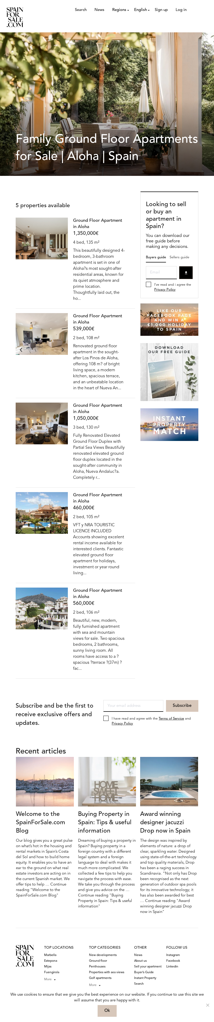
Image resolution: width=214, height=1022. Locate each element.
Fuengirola (51, 972)
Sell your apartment (148, 966)
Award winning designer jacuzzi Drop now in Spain (165, 822)
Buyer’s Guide (144, 972)
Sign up (161, 10)
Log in (181, 10)
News (99, 10)
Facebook (173, 961)
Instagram (173, 955)
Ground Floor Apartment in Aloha (97, 223)
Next (62, 254)
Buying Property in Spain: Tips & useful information (105, 822)
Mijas (47, 966)
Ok (107, 1011)
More (48, 979)
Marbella (50, 955)
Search (81, 10)
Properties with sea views (106, 972)
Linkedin (172, 966)
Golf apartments (100, 978)
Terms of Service (171, 718)
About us (140, 961)
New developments (103, 955)
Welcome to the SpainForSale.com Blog (40, 822)
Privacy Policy (165, 289)
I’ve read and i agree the (172, 287)
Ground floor (98, 961)
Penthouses (97, 966)
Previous (21, 254)
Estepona (50, 961)
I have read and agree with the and (151, 721)
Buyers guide (156, 257)
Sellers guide (179, 257)
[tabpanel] (42, 244)
